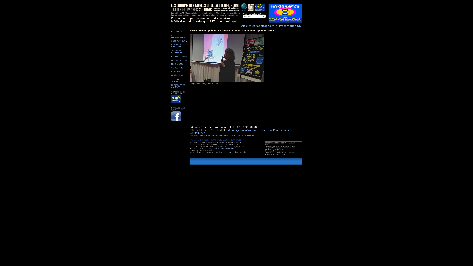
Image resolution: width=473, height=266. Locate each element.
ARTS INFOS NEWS (179, 56)
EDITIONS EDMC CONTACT (178, 86)
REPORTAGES (177, 72)
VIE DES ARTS (177, 68)
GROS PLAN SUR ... (179, 41)
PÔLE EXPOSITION (179, 60)
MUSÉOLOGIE (177, 75)
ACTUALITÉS (176, 31)
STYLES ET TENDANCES (176, 80)
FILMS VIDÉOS (177, 64)
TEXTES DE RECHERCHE (176, 52)
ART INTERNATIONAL (178, 36)
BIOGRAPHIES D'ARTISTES (177, 46)
